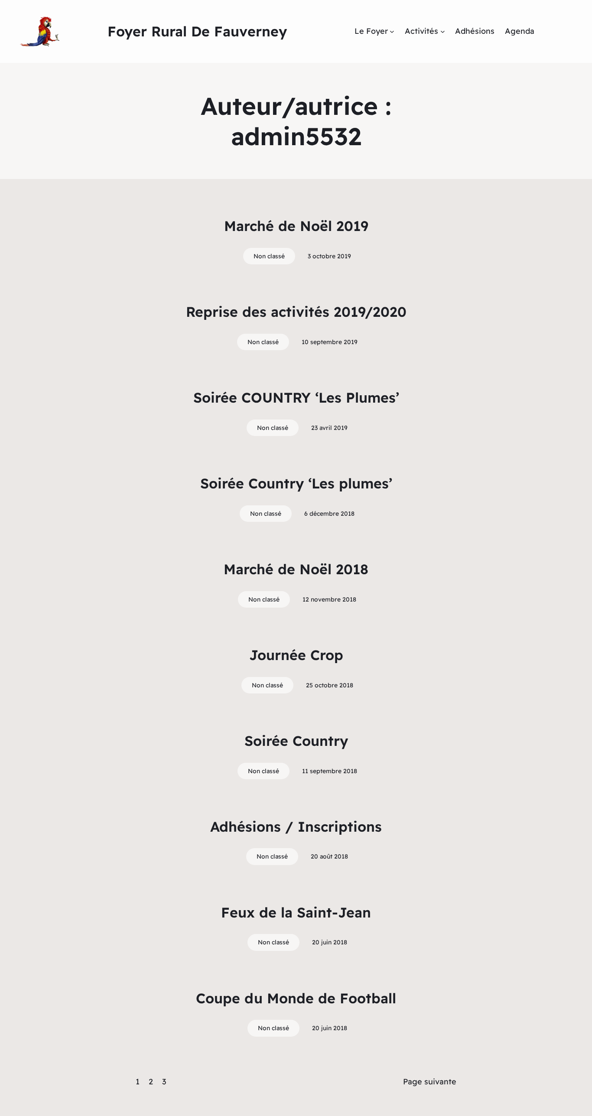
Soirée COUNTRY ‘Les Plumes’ (296, 397)
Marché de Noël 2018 (296, 569)
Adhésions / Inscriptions (296, 826)
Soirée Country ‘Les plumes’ (296, 483)
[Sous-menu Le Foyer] (392, 31)
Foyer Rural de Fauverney (197, 31)
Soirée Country (296, 740)
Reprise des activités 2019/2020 (296, 311)
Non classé (269, 256)
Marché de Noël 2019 (296, 225)
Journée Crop (296, 655)
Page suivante (429, 1082)
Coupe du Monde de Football (296, 998)
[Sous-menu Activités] (442, 31)
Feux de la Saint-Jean (296, 912)
